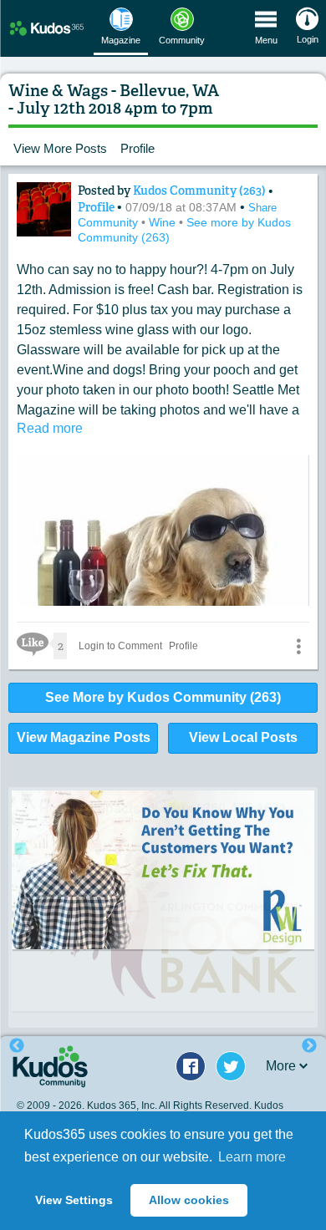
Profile (137, 148)
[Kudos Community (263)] (44, 209)
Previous (16, 1046)
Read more (50, 428)
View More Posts (60, 148)
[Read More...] (163, 869)
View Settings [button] (74, 1200)
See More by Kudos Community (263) (163, 697)
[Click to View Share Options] (298, 646)
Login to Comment (120, 646)
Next (309, 1046)
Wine (164, 222)
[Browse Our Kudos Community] (47, 28)
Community (109, 222)
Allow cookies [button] (189, 1200)
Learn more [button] (252, 1157)
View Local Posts (243, 737)
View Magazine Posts (83, 737)
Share (262, 207)
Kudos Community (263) (200, 190)
